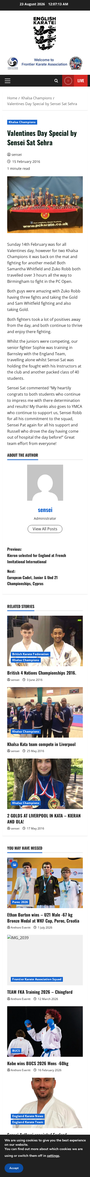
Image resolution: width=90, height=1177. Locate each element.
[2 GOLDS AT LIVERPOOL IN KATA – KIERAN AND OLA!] (45, 784)
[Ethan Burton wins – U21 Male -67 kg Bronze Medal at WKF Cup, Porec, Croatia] (45, 883)
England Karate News (27, 1116)
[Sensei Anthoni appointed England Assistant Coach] (45, 1103)
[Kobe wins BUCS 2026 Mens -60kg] (45, 1031)
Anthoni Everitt (20, 927)
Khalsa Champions (22, 122)
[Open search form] (56, 80)
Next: (32, 577)
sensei (17, 154)
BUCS (16, 1051)
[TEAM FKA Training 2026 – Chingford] (45, 960)
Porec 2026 (20, 902)
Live (81, 80)
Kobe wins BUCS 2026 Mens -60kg (37, 1063)
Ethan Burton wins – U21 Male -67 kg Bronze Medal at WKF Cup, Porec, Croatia (43, 917)
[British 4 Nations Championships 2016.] (45, 641)
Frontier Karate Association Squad (36, 979)
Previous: (36, 555)
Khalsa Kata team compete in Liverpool (41, 744)
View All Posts (45, 529)
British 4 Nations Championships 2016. (41, 673)
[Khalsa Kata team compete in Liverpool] (45, 712)
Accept (13, 1168)
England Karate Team (27, 1122)
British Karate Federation (30, 654)
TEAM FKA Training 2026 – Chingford (39, 992)
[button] (7, 81)
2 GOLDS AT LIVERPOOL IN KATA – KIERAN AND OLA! (44, 818)
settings (53, 1155)
